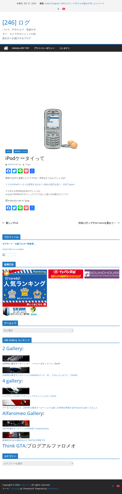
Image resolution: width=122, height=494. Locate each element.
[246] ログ (16, 22)
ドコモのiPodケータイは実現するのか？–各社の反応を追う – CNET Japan (40, 184)
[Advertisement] (61, 74)
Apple (9, 151)
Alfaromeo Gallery (22, 413)
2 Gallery (12, 348)
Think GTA (13, 445)
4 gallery (11, 380)
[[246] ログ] (6, 48)
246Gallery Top (20, 48)
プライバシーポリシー (44, 48)
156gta (28, 164)
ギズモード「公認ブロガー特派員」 (19, 243)
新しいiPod (12, 222)
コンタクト (65, 48)
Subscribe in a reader (13, 249)
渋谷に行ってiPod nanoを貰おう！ (97, 222)
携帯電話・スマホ (21, 151)
